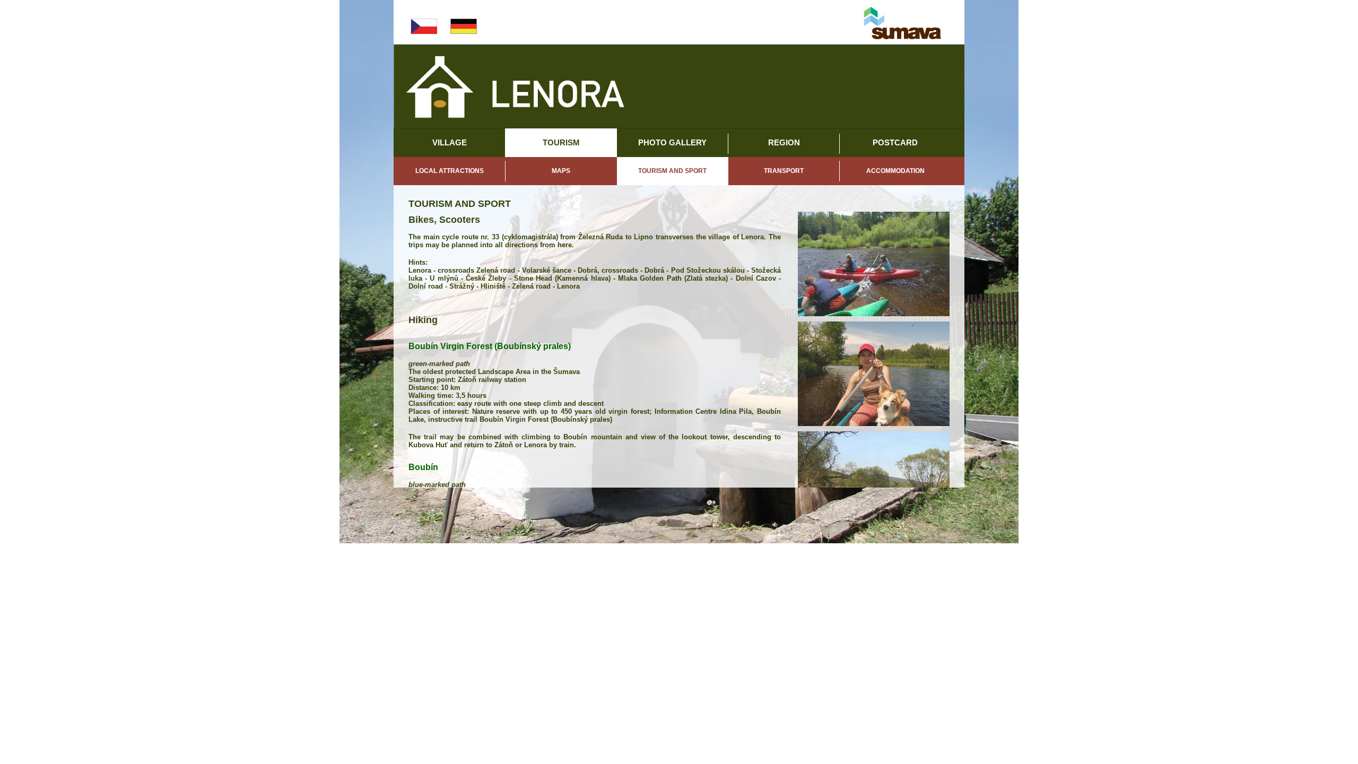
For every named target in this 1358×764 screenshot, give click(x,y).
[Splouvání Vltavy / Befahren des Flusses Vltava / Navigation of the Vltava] (874, 264)
